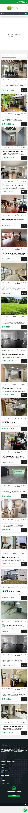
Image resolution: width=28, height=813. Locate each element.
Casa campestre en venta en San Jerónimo (12, 456)
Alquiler (3, 780)
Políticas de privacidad (6, 783)
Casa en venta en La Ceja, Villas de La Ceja (12, 185)
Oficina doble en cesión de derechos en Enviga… (14, 354)
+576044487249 (22, 1)
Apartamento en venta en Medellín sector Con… (14, 726)
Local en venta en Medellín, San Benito (11, 388)
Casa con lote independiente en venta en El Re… (14, 84)
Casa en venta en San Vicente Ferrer (11, 591)
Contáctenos (4, 781)
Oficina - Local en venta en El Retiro (11, 557)
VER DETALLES (14, 68)
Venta (3, 778)
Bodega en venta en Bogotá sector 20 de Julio (13, 151)
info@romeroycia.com (5, 770)
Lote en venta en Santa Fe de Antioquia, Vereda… (14, 320)
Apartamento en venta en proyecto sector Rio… (14, 523)
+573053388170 (21, 2)
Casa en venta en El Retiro (8, 422)
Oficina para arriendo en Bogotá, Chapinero (13, 219)
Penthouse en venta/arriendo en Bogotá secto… (14, 253)
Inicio (3, 776)
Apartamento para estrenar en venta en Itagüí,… (14, 287)
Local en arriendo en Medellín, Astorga (12, 490)
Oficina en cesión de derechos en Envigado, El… (13, 659)
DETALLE (24, 90)
